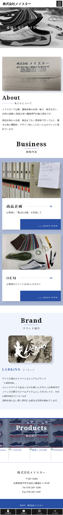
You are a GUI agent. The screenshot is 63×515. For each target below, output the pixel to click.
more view (50, 225)
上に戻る (55, 513)
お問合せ (24, 513)
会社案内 (8, 513)
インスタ (39, 513)
